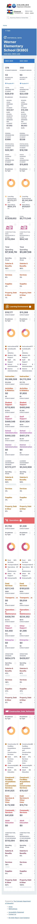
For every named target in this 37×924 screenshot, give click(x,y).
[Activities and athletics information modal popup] (15, 388)
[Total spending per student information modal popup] (15, 87)
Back (8, 30)
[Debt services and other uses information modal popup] (15, 796)
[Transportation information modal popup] (15, 597)
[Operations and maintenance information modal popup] (15, 609)
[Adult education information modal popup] (15, 820)
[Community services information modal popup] (15, 810)
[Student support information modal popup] (15, 402)
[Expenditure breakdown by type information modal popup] (15, 169)
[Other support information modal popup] (15, 626)
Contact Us (12, 914)
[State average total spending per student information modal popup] (15, 154)
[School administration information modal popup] (15, 430)
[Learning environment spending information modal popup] (30, 306)
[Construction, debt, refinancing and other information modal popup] (15, 224)
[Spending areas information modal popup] (15, 663)
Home (5, 25)
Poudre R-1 (10, 83)
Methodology (13, 909)
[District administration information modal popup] (15, 445)
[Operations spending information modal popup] (20, 520)
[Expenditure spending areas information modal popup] (15, 258)
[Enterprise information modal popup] (15, 640)
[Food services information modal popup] (15, 583)
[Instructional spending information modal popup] (15, 376)
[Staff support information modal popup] (15, 416)
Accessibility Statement (16, 912)
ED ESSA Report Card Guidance (19, 918)
